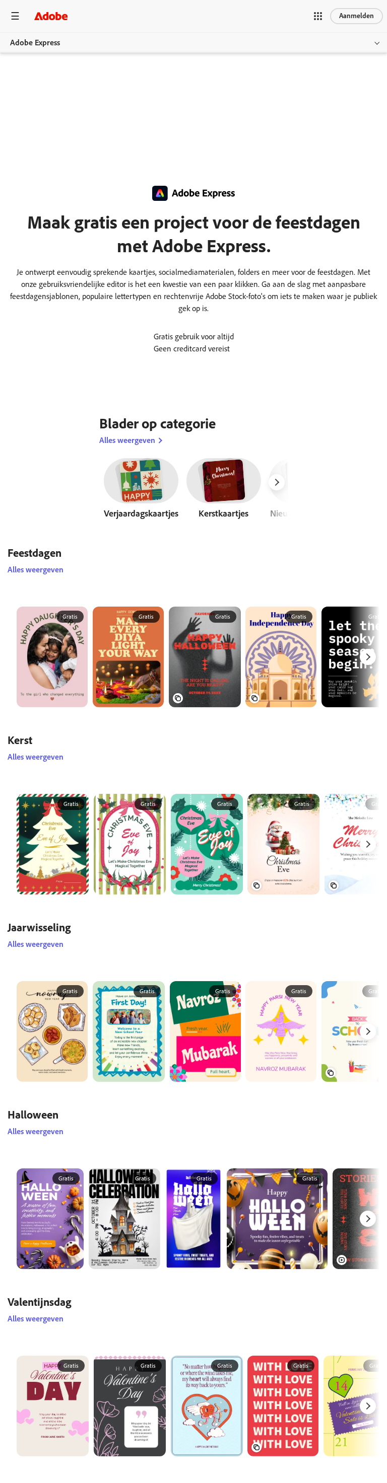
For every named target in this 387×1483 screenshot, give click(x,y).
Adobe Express (35, 42)
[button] (318, 16)
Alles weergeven (127, 440)
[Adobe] (51, 16)
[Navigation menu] (15, 16)
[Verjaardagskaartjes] (141, 491)
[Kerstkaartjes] (223, 491)
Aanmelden (356, 16)
